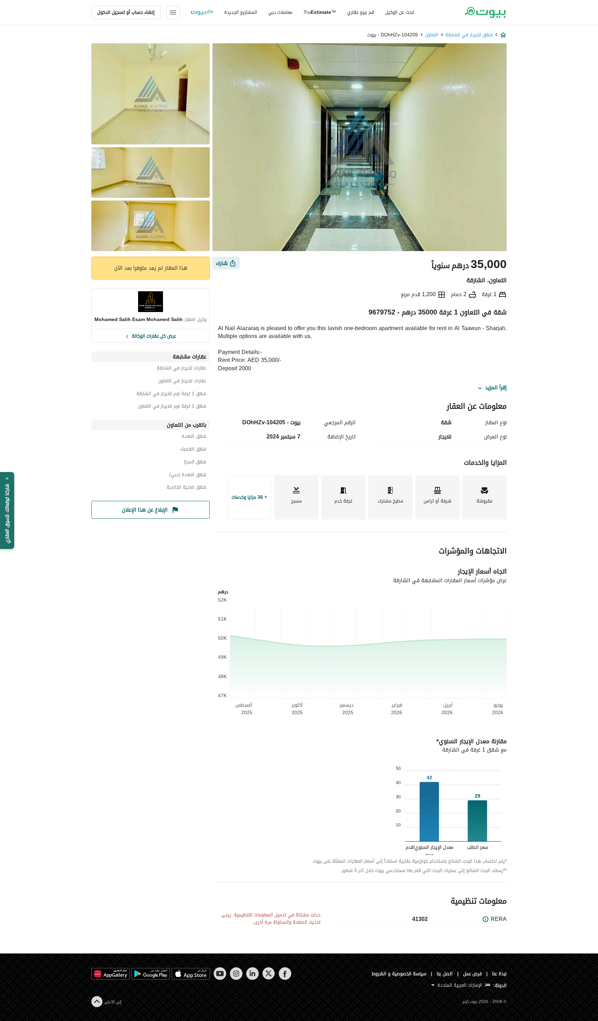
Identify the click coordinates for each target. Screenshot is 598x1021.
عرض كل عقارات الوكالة (154, 335)
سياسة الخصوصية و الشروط (399, 973)
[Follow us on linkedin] (252, 973)
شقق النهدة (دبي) (187, 475)
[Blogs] (202, 12)
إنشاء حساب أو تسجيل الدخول (126, 12)
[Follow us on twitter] (268, 973)
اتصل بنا (445, 973)
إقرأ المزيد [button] (496, 388)
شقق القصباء (193, 450)
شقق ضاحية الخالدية (186, 488)
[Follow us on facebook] (285, 973)
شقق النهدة (194, 437)
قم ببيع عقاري (360, 12)
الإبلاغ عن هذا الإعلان (144, 510)
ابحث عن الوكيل (399, 12)
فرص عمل (472, 973)
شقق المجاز (195, 463)
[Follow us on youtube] (220, 973)
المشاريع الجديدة (240, 12)
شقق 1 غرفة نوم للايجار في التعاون (172, 407)
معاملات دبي (280, 12)
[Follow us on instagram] (236, 973)
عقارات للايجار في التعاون (182, 381)
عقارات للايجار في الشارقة (181, 369)
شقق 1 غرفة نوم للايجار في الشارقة (171, 394)
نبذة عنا (499, 973)
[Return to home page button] (485, 12)
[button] (7, 510)
